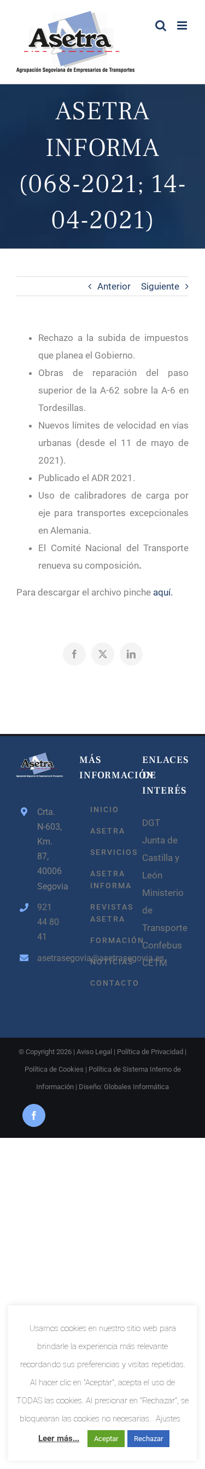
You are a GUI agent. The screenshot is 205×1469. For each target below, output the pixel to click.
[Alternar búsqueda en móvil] (160, 25)
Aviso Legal (94, 1052)
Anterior (114, 286)
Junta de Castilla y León (160, 858)
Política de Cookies (54, 1069)
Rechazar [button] (148, 1439)
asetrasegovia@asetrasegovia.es (50, 958)
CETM (154, 962)
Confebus (162, 945)
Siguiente (160, 286)
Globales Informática (136, 1087)
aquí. (163, 592)
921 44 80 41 (48, 922)
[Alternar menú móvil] (183, 25)
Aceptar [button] (106, 1439)
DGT (151, 822)
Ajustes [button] (168, 1419)
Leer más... (58, 1438)
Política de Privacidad (150, 1052)
